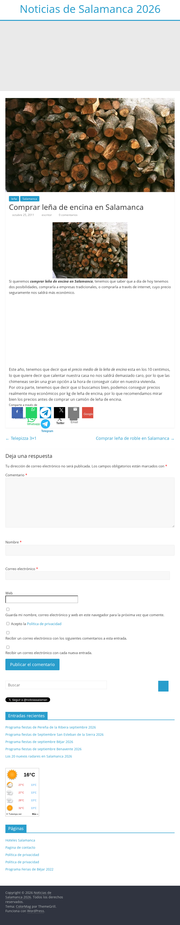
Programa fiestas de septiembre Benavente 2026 (43, 749)
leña (14, 199)
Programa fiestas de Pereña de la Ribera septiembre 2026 (50, 727)
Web (9, 593)
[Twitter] (59, 412)
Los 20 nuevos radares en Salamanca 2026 (38, 756)
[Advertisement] (90, 56)
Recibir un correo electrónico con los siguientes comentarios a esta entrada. (66, 638)
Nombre (13, 542)
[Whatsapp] (31, 412)
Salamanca (29, 199)
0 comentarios (68, 215)
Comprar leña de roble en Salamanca (135, 438)
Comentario (16, 475)
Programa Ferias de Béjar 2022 (29, 869)
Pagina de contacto (20, 847)
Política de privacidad (44, 623)
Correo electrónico (21, 568)
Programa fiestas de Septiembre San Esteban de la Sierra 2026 (54, 734)
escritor (47, 215)
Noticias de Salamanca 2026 (90, 8)
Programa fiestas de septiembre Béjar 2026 (39, 741)
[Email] (73, 412)
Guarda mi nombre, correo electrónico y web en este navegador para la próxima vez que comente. (84, 614)
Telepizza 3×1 (21, 438)
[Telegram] (45, 412)
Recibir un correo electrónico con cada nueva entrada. (48, 652)
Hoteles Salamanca (20, 840)
